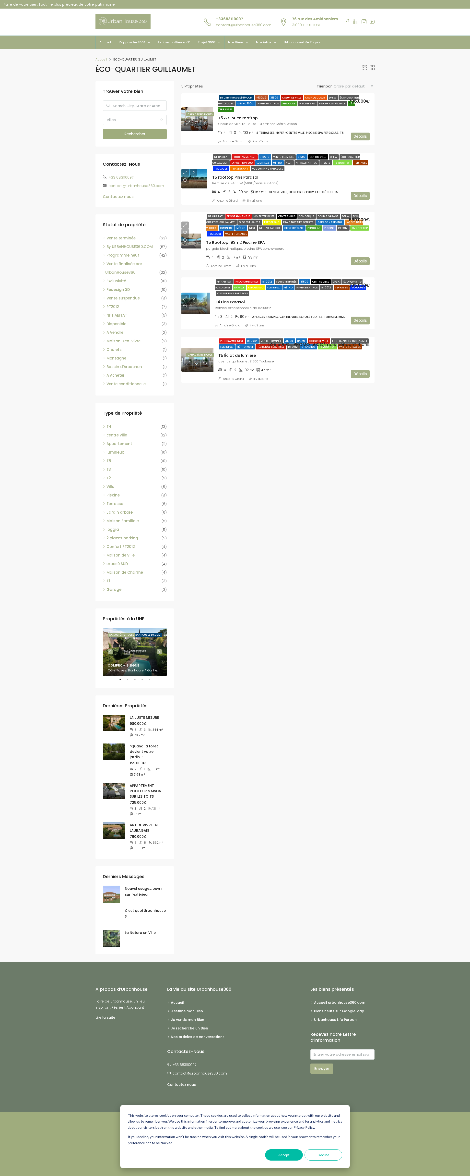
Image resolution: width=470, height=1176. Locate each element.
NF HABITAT (222, 157)
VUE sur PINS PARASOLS (267, 169)
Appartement (119, 443)
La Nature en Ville (140, 932)
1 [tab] (122, 679)
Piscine (329, 228)
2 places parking (122, 538)
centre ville (318, 157)
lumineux (115, 452)
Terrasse (360, 163)
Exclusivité (116, 281)
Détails (360, 136)
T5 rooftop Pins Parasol (235, 177)
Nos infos (263, 42)
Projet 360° (207, 42)
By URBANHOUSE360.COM (236, 97)
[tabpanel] (135, 652)
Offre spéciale (294, 228)
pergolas (289, 103)
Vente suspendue (123, 298)
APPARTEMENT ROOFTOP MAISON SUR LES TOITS (145, 791)
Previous (110, 651)
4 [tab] (144, 679)
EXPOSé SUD (272, 222)
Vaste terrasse (236, 234)
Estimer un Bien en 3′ (174, 42)
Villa (110, 486)
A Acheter (115, 375)
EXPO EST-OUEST (250, 222)
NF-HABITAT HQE (268, 103)
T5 (108, 460)
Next (159, 651)
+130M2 (261, 97)
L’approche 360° (132, 42)
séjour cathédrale (332, 103)
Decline (323, 1155)
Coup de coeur (315, 97)
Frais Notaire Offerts (298, 222)
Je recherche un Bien (189, 1028)
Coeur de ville (292, 97)
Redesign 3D (118, 289)
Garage (113, 589)
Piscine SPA (307, 103)
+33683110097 (229, 19)
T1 (108, 580)
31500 (274, 97)
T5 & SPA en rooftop (238, 118)
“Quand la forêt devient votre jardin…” (144, 751)
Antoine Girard (233, 141)
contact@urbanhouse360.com (243, 24)
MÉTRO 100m (245, 103)
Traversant (240, 169)
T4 (108, 426)
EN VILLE (239, 287)
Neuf (289, 163)
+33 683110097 (121, 177)
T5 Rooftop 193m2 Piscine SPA (235, 242)
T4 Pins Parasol (230, 302)
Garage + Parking (330, 222)
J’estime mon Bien (187, 1011)
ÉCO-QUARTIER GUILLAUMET (349, 341)
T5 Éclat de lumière (237, 355)
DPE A (333, 97)
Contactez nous (118, 196)
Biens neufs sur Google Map (339, 1011)
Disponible (116, 323)
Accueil (105, 42)
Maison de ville (120, 555)
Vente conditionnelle (126, 383)
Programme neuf (245, 157)
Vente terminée (283, 157)
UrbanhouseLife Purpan (302, 42)
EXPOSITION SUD (242, 163)
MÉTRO (277, 163)
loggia (112, 529)
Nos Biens (236, 42)
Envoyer (321, 1068)
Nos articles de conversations (197, 1036)
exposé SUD (117, 563)
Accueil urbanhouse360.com (339, 1002)
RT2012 (265, 157)
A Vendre (114, 332)
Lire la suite (105, 1017)
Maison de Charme (124, 572)
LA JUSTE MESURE (144, 717)
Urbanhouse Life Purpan (335, 1019)
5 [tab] (152, 679)
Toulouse (221, 169)
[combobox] (353, 86)
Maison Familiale (122, 520)
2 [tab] (130, 679)
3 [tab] (137, 679)
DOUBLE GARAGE (328, 216)
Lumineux (263, 163)
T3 (108, 469)
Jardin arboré (119, 512)
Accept (284, 1155)
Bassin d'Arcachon (124, 366)
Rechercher (134, 133)
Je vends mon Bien (187, 1019)
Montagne (116, 358)
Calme (301, 341)
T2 (108, 478)
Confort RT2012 (120, 546)
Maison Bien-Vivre (123, 341)
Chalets (114, 349)
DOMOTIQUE (307, 216)
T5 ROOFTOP (342, 163)
